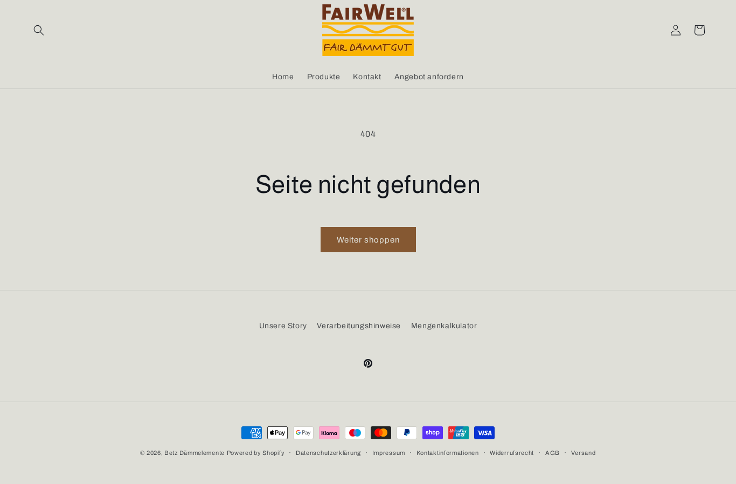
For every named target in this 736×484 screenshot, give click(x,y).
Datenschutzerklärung (328, 453)
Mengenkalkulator (444, 326)
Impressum (388, 453)
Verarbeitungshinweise (359, 326)
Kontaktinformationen (447, 453)
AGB (552, 453)
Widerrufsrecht (512, 453)
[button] (39, 30)
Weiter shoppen (368, 240)
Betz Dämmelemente (194, 453)
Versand (583, 453)
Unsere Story (283, 326)
